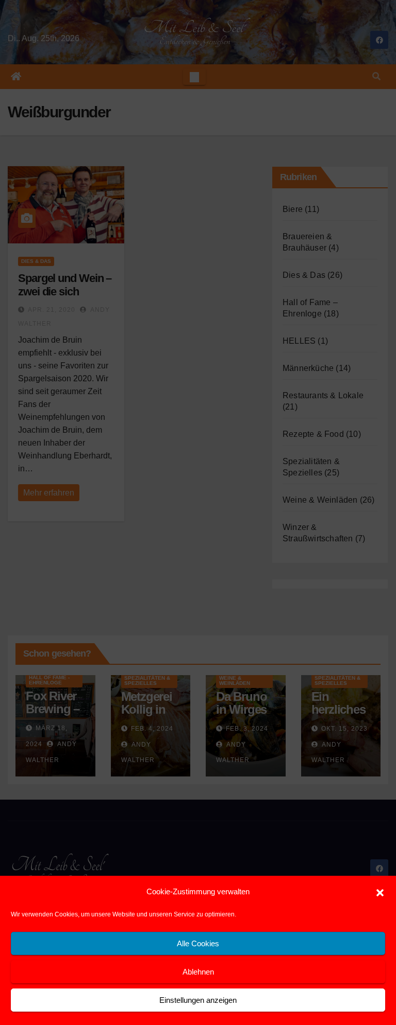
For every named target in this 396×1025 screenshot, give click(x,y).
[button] (380, 892)
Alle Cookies (198, 943)
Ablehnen (198, 971)
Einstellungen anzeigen (198, 1000)
